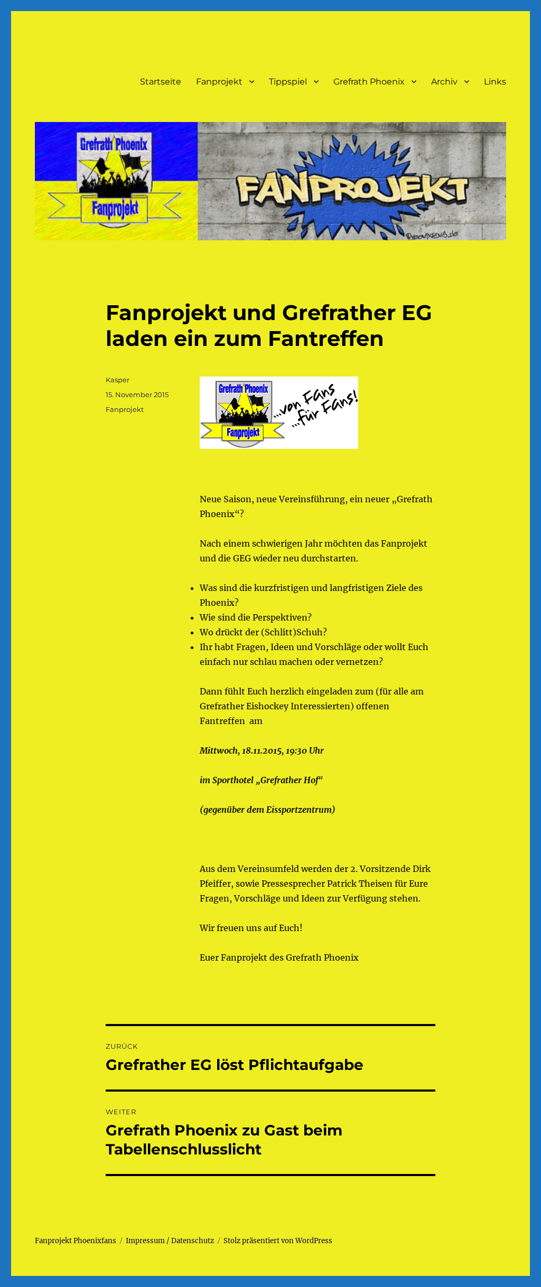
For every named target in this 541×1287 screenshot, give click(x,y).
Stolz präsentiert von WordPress (277, 1240)
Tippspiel (288, 82)
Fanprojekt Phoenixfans (75, 1240)
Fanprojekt (219, 82)
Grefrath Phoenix (369, 82)
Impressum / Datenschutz (170, 1240)
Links (495, 82)
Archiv (444, 82)
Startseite (160, 82)
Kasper (117, 379)
